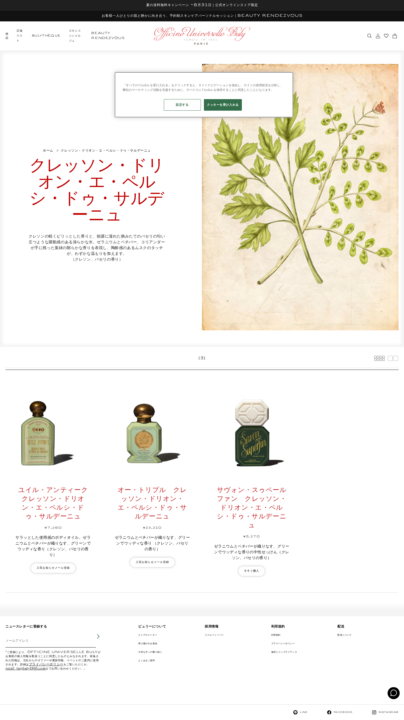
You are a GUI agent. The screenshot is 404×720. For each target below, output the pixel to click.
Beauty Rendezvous (107, 36)
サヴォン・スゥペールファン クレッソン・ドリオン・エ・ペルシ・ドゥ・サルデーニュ (252, 508)
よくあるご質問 (146, 660)
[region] (204, 95)
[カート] (395, 36)
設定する (182, 105)
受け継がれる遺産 (147, 643)
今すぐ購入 (251, 571)
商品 (6, 36)
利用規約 (276, 635)
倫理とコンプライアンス (284, 652)
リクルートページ (214, 635)
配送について (344, 635)
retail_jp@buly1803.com (25, 668)
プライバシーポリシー (46, 664)
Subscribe (94, 640)
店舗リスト (19, 35)
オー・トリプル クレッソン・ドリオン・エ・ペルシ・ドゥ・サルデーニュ (152, 503)
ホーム (48, 150)
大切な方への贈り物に (150, 652)
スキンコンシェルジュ (75, 35)
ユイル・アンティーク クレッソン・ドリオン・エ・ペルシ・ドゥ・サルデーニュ (54, 503)
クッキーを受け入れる (223, 105)
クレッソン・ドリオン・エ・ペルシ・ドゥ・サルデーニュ (106, 150)
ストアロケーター (147, 635)
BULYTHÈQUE (46, 35)
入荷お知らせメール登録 (53, 568)
